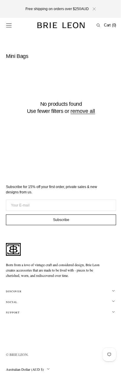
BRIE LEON (18, 354)
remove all (80, 111)
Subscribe (59, 220)
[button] (8, 25)
